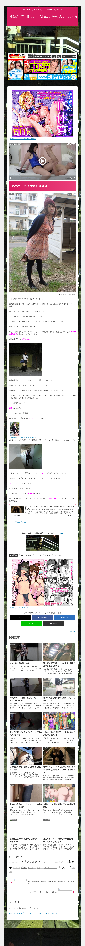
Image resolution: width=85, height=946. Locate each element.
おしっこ (15, 862)
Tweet (17, 522)
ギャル (24, 867)
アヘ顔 (11, 862)
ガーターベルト (50, 868)
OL (22, 555)
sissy (35, 868)
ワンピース (57, 555)
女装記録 (14, 555)
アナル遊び (33, 861)
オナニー (44, 862)
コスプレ (28, 555)
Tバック (49, 862)
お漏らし (62, 862)
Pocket (23, 522)
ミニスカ (47, 555)
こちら (60, 533)
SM (38, 868)
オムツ (42, 868)
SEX (67, 862)
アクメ (30, 868)
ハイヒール (38, 555)
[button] (53, 623)
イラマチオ (55, 862)
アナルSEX (16, 868)
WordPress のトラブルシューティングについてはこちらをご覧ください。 (35, 913)
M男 (23, 861)
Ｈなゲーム (64, 867)
